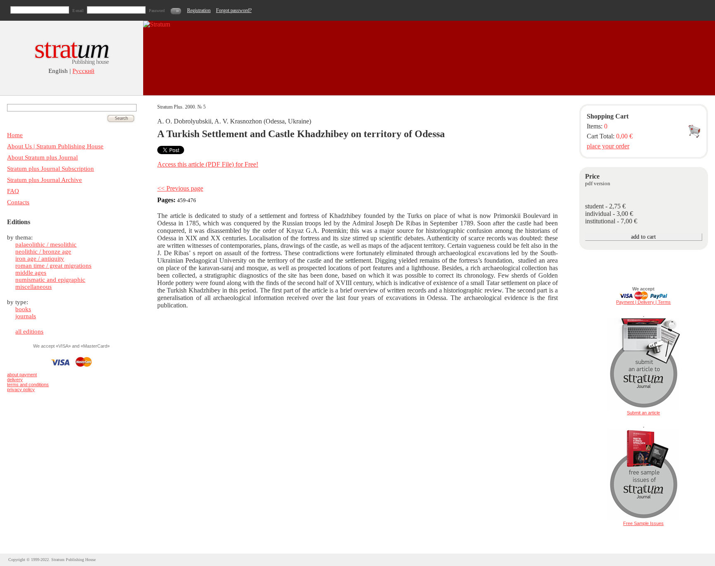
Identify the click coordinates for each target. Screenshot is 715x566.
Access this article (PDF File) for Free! (207, 164)
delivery (15, 379)
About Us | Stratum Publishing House (55, 146)
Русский (83, 71)
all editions (29, 331)
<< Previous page (180, 188)
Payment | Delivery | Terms (643, 302)
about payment (22, 374)
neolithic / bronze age (43, 251)
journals (25, 316)
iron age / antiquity (39, 258)
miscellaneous (33, 286)
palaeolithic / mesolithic (46, 244)
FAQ (13, 191)
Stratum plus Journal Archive (44, 180)
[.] (643, 408)
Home (15, 135)
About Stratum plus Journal (42, 157)
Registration (199, 10)
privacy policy (21, 389)
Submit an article (643, 412)
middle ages (30, 272)
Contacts (18, 202)
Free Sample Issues (643, 523)
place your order (608, 146)
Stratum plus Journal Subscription (50, 168)
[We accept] (643, 297)
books (23, 309)
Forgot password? (234, 10)
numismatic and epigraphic (50, 279)
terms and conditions (28, 384)
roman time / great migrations (53, 265)
